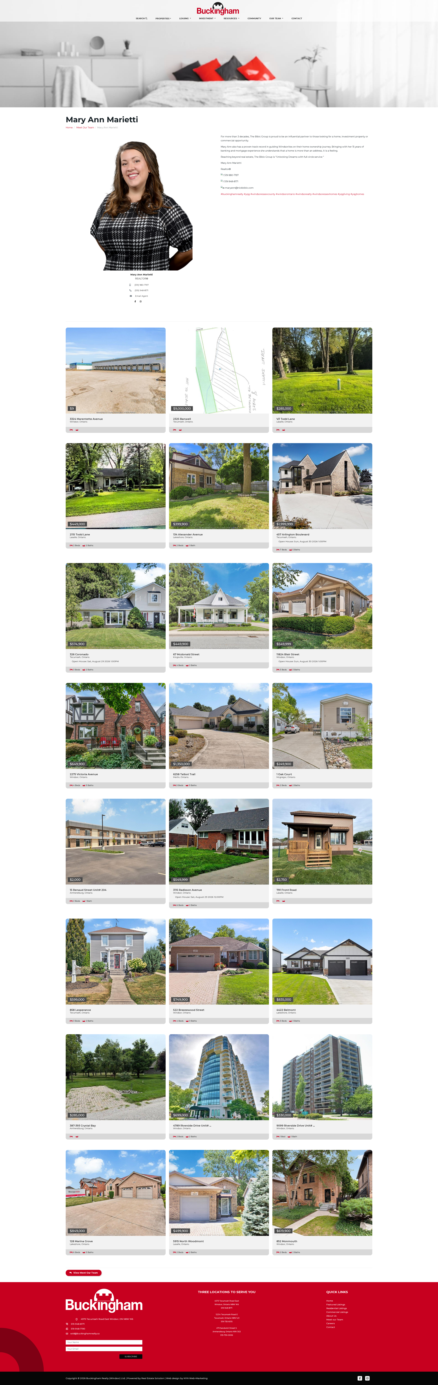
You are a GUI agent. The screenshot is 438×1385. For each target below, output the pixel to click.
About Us (331, 1316)
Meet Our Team (85, 127)
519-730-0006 (226, 1335)
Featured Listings (335, 1304)
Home (69, 127)
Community (254, 18)
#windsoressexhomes (324, 194)
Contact (296, 18)
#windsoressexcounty (262, 194)
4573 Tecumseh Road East (226, 1301)
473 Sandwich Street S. (226, 1328)
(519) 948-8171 (141, 290)
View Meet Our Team (85, 1272)
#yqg (247, 194)
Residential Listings (336, 1308)
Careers (330, 1323)
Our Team (275, 18)
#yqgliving (344, 194)
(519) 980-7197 (141, 285)
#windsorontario (285, 194)
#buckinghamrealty (232, 194)
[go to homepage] (219, 8)
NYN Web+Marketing (196, 1378)
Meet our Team (334, 1319)
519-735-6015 (226, 1321)
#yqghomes (357, 194)
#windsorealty (303, 194)
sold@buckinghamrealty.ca (85, 1333)
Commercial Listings (337, 1312)
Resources (231, 18)
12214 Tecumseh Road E (227, 1314)
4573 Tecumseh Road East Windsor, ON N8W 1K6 (107, 1319)
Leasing (184, 18)
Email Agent (141, 296)
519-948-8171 (78, 1324)
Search (140, 18)
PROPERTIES (162, 18)
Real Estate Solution (152, 1378)
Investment (206, 18)
